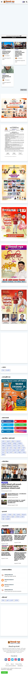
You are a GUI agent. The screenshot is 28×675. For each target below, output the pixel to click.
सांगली (11, 452)
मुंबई (18, 450)
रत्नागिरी (22, 450)
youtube (21, 421)
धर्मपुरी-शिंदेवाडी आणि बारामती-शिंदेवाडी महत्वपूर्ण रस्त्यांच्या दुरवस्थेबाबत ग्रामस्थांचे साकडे (11, 486)
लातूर (7, 452)
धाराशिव (3, 448)
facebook (8, 421)
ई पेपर (3, 370)
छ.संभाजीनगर (8, 445)
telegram (8, 428)
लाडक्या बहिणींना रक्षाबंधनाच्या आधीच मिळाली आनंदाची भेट (6, 554)
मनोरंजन (8, 516)
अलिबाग (13, 441)
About (12, 664)
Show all (14, 37)
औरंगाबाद (9, 443)
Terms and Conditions (10, 665)
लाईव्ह (3, 519)
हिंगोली (3, 454)
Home (7, 664)
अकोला (3, 441)
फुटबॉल (11, 600)
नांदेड (11, 448)
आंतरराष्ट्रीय (4, 514)
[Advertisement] (14, 19)
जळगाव (14, 445)
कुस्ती (7, 600)
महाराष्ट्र (12, 516)
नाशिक (19, 448)
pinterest (21, 428)
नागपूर (15, 448)
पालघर (3, 450)
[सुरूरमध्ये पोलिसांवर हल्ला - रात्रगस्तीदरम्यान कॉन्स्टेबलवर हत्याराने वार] (4, 495)
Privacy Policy (19, 664)
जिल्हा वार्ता (24, 514)
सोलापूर (24, 452)
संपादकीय (8, 370)
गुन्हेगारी (18, 514)
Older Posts (23, 89)
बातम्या (3, 516)
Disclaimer (20, 665)
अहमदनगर (18, 441)
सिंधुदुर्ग (19, 452)
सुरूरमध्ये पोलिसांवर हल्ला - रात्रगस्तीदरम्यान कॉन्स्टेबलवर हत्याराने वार (17, 494)
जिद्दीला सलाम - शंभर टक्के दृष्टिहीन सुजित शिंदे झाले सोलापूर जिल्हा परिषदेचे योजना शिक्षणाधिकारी (20, 537)
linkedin (8, 431)
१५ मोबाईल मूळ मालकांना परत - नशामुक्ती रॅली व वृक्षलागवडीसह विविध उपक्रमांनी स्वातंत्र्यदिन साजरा (16, 501)
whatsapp (21, 424)
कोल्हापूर (14, 443)
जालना (19, 445)
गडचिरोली (20, 443)
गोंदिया (3, 445)
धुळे (7, 448)
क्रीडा (14, 514)
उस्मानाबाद (4, 443)
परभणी (23, 448)
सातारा (15, 452)
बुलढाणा (14, 450)
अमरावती (8, 441)
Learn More (9, 669)
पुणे (7, 450)
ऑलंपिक (9, 514)
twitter (8, 424)
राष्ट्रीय (22, 516)
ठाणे (22, 445)
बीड (10, 450)
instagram (21, 431)
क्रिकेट (3, 600)
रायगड (3, 452)
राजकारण (17, 516)
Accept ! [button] (4, 672)
